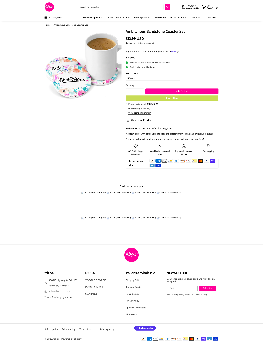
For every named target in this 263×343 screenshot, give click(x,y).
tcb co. (56, 339)
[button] (210, 7)
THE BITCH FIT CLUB (117, 17)
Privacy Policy (132, 300)
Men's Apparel (141, 17)
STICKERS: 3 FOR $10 (95, 280)
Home (47, 25)
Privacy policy (68, 329)
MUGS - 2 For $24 (94, 287)
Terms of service (87, 329)
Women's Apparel (91, 17)
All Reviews (131, 314)
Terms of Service (134, 287)
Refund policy (132, 294)
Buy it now (172, 98)
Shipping (130, 43)
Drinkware (159, 17)
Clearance (195, 17)
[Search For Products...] (167, 7)
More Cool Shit (177, 17)
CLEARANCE (91, 294)
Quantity (130, 85)
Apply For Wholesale (136, 307)
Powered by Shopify (71, 339)
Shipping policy (106, 329)
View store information (139, 113)
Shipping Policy (133, 280)
